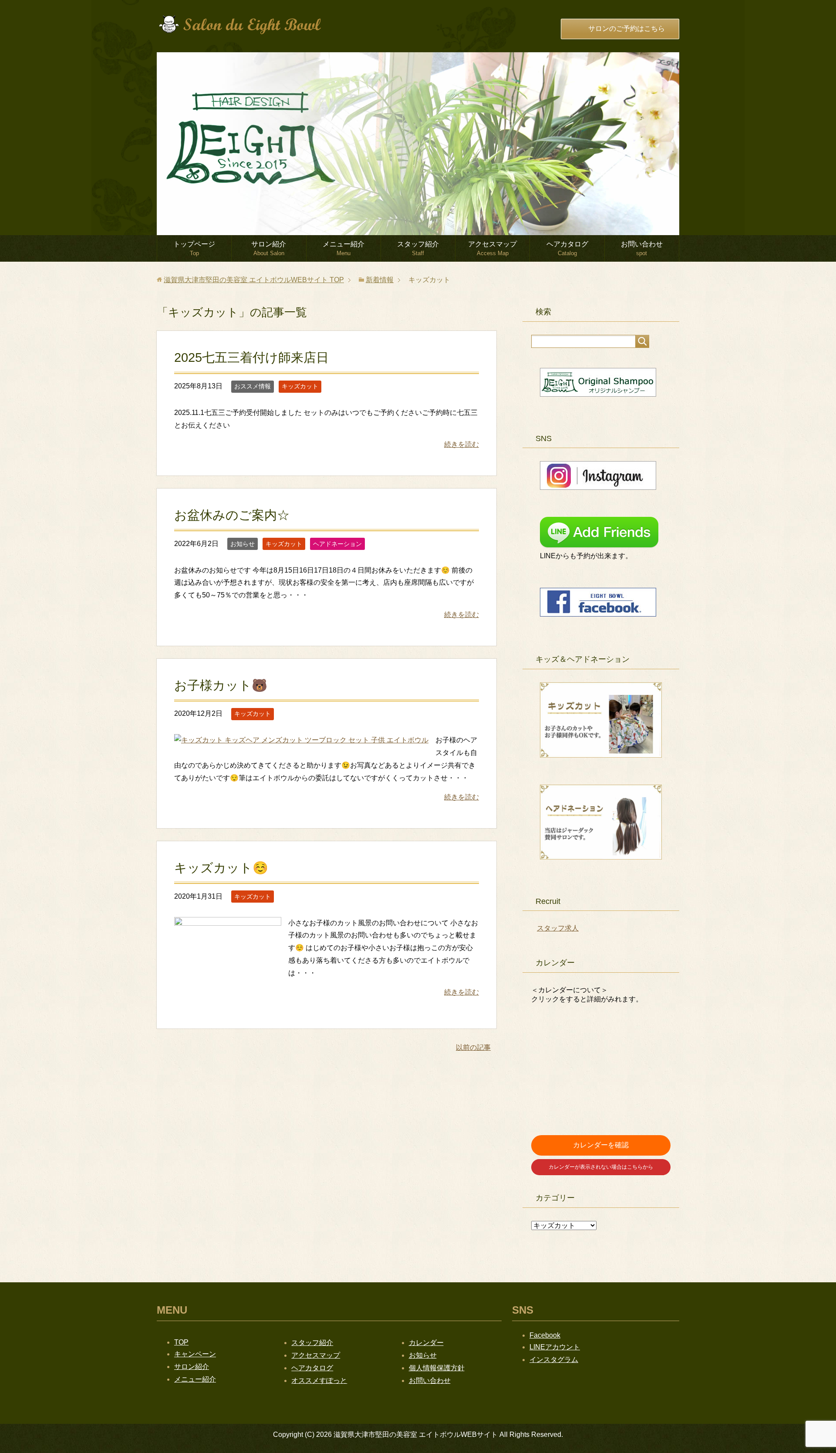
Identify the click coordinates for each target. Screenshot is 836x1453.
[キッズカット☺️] (227, 997)
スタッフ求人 (558, 928)
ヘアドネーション (337, 543)
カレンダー (426, 1342)
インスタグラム (553, 1359)
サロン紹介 (268, 248)
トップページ (194, 248)
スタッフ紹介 (418, 248)
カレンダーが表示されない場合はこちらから (601, 1167)
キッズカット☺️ (221, 868)
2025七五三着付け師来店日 (251, 357)
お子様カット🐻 (220, 685)
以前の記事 (473, 1047)
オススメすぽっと (319, 1380)
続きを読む (461, 444)
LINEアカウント (554, 1347)
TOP (254, 279)
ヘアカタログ (567, 248)
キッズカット (300, 386)
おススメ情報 (252, 386)
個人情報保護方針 (437, 1368)
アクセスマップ (492, 248)
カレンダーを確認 (601, 1145)
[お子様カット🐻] (301, 740)
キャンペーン (195, 1354)
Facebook (544, 1335)
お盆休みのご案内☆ (232, 515)
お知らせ (242, 543)
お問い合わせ (642, 248)
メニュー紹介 (343, 248)
